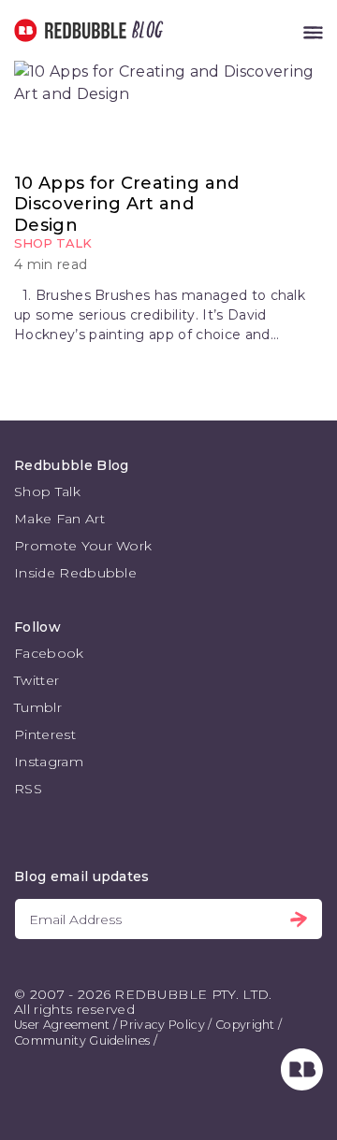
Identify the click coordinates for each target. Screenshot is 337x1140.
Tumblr (38, 707)
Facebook (49, 653)
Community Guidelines (82, 1040)
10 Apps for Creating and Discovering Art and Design (127, 204)
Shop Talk (53, 242)
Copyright (245, 1025)
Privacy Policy (162, 1025)
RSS (28, 788)
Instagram (48, 761)
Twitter (36, 680)
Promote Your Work (83, 545)
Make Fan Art (59, 518)
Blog (144, 30)
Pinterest (45, 734)
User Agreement (62, 1025)
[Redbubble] (302, 1085)
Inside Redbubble (75, 572)
